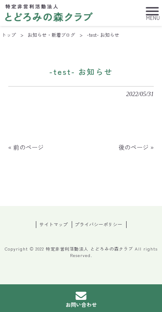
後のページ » (136, 147)
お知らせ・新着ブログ (51, 34)
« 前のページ (26, 147)
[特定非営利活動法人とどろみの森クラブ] (49, 11)
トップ (9, 34)
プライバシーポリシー (98, 224)
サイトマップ (53, 224)
